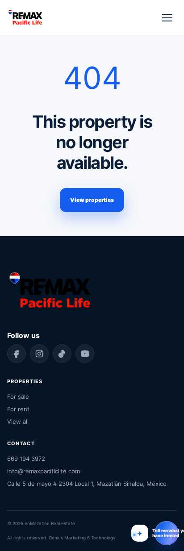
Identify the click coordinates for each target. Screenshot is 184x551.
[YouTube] (84, 353)
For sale (18, 396)
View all (18, 421)
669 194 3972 (26, 458)
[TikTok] (62, 353)
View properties (92, 199)
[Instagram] (39, 353)
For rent (18, 409)
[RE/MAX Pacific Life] (25, 17)
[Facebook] (16, 353)
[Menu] (167, 17)
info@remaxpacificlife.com (43, 471)
